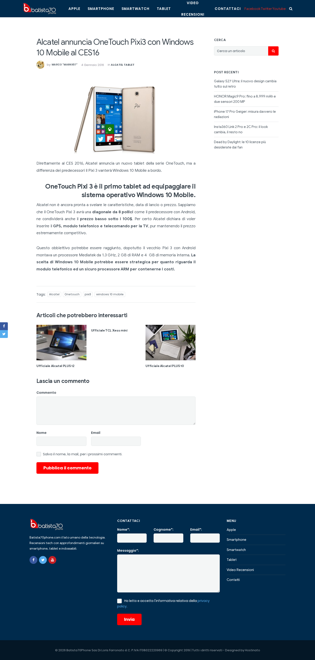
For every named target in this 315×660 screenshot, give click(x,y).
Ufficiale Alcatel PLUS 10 (165, 366)
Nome (41, 432)
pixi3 (88, 294)
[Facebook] (33, 560)
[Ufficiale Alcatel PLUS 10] (171, 342)
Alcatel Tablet (122, 65)
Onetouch (72, 294)
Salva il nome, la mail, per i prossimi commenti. (82, 454)
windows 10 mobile (110, 294)
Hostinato (252, 650)
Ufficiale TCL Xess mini (109, 330)
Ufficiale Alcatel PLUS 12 (55, 366)
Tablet (164, 8)
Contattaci (228, 8)
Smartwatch (135, 8)
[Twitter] (43, 560)
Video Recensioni (240, 570)
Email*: (196, 529)
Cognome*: (163, 529)
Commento (46, 392)
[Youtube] (52, 560)
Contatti (233, 580)
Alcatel (54, 294)
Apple (74, 8)
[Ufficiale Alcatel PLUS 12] (61, 342)
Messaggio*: (128, 550)
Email (95, 432)
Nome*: (123, 529)
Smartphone (101, 8)
